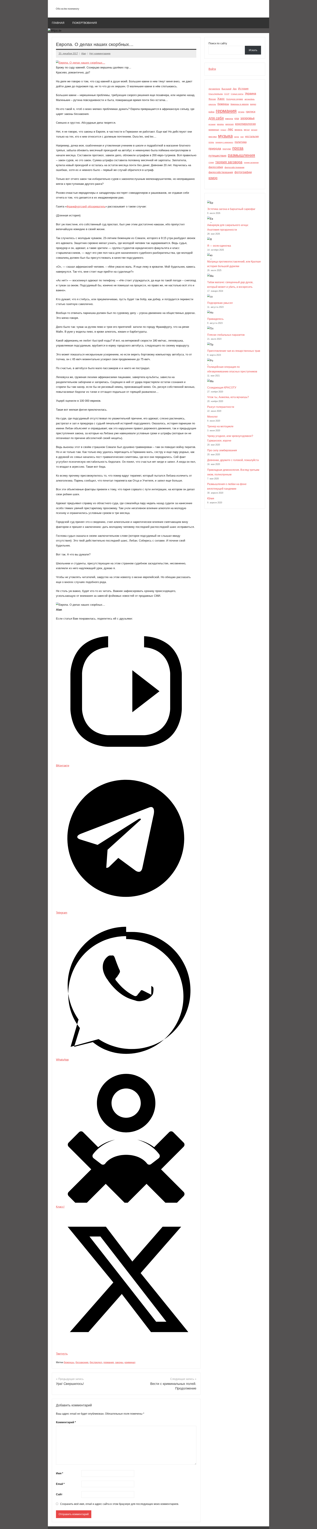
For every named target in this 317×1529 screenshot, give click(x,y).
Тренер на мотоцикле (220, 426)
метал (247, 130)
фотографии (243, 172)
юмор (213, 178)
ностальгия (252, 136)
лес (230, 129)
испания (212, 124)
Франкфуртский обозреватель (86, 206)
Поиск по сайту (218, 43)
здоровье (247, 118)
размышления (241, 155)
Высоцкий (226, 89)
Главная (58, 22)
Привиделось (215, 319)
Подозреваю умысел (220, 303)
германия (108, 1362)
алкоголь (212, 104)
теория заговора (228, 162)
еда (236, 118)
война (211, 112)
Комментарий (66, 1422)
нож (242, 137)
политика (241, 142)
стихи (211, 162)
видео (253, 104)
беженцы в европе (239, 104)
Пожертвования (84, 22)
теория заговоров (251, 162)
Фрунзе (212, 99)
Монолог (212, 416)
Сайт (59, 1494)
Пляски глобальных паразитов (226, 334)
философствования (221, 172)
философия (216, 167)
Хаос (221, 99)
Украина (250, 93)
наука (236, 137)
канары (220, 124)
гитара (241, 112)
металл (254, 130)
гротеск (250, 111)
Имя (59, 1473)
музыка (225, 135)
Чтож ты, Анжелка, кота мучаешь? (228, 397)
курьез (223, 130)
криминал (129, 1362)
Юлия (210, 498)
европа (229, 118)
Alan (83, 53)
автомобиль (250, 99)
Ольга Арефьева (216, 94)
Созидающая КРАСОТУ (221, 387)
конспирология (245, 124)
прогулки (227, 149)
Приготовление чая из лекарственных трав (233, 350)
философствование (234, 167)
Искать (253, 50)
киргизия (229, 124)
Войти (212, 69)
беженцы (69, 1362)
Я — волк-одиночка (219, 245)
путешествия (217, 155)
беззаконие (81, 1362)
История (243, 88)
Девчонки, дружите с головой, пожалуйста (233, 460)
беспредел (96, 1362)
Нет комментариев (99, 53)
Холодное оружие (234, 99)
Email (60, 1484)
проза (237, 148)
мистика (213, 136)
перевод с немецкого (224, 142)
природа (215, 148)
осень (211, 142)
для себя (216, 118)
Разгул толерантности (220, 406)
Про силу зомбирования (222, 450)
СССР (226, 94)
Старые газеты (237, 94)
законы (119, 1362)
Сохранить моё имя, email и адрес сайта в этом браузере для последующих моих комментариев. (119, 1504)
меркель (238, 130)
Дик (235, 88)
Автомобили (214, 89)
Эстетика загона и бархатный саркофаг (231, 209)
